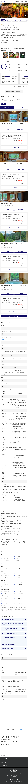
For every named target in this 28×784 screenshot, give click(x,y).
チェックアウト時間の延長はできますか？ (10, 633)
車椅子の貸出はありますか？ (7, 648)
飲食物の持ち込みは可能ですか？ (8, 619)
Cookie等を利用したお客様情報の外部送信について (14, 775)
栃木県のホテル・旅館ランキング (8, 747)
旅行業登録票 (14, 776)
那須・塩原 (14, 741)
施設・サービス (22, 20)
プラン (21, 107)
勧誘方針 (6, 773)
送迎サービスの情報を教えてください (9, 637)
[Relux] (3, 1)
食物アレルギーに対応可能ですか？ (8, 644)
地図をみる (4, 339)
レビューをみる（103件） (20, 86)
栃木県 (8, 741)
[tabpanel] (14, 10)
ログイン (22, 1)
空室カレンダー (20, 129)
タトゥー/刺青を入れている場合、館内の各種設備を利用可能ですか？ (13, 624)
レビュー (8, 20)
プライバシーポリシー (19, 773)
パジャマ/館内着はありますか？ (8, 640)
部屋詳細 (7, 129)
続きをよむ (11, 50)
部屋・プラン (15, 20)
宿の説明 (3, 20)
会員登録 (17, 1)
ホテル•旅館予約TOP (4, 754)
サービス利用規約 (12, 773)
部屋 (7, 107)
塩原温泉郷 (20, 754)
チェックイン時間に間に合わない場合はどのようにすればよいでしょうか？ (13, 629)
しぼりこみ (3, 103)
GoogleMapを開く (19, 729)
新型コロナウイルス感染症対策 (13, 91)
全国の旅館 (3, 741)
